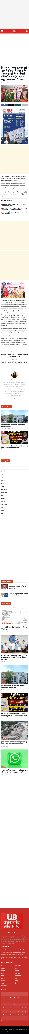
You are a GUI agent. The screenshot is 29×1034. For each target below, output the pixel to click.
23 (25, 1011)
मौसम (2, 495)
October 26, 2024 (5, 82)
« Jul (2, 1020)
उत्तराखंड (4, 421)
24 (3, 1014)
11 (6, 1007)
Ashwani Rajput (6, 1031)
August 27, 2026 (12, 428)
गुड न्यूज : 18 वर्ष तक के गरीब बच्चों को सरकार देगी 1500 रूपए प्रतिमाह (18, 594)
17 (3, 1011)
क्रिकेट (2, 477)
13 (14, 1007)
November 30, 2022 (13, 590)
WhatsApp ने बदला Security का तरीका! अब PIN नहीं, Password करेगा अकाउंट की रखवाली (14, 771)
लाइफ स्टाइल (4, 504)
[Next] (16, 455)
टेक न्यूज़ (3, 480)
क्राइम (2, 474)
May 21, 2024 (12, 597)
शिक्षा (2, 507)
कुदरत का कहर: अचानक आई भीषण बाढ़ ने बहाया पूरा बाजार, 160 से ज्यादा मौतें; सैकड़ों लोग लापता (14, 743)
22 (22, 1011)
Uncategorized (6, 465)
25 (6, 1014)
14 (18, 1007)
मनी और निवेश (4, 492)
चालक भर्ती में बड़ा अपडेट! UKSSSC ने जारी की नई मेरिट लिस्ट (14, 628)
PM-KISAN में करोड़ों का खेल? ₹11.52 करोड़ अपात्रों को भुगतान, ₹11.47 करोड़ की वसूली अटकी (14, 209)
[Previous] (13, 455)
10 (3, 1007)
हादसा (2, 510)
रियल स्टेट (3, 501)
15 (22, 1007)
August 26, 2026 (5, 774)
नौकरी (2, 486)
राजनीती (3, 498)
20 (14, 1011)
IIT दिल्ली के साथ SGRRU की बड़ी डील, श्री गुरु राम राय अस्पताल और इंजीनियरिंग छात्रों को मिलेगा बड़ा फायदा (14, 657)
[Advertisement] (14, 14)
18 (6, 1011)
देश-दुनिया (3, 483)
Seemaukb (14, 380)
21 (18, 1011)
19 (10, 1011)
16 (25, 1007)
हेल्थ (2, 513)
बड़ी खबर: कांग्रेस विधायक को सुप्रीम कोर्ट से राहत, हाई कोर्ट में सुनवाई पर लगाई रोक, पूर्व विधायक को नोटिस (18, 586)
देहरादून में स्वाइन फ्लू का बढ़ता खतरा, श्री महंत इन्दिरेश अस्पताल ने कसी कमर (14, 205)
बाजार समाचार (4, 489)
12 (10, 1007)
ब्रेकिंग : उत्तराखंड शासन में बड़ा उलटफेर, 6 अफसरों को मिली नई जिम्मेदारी (14, 213)
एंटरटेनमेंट (3, 471)
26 (10, 1014)
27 (14, 1014)
